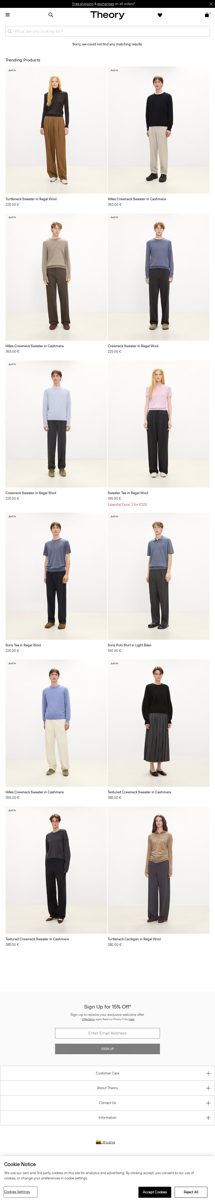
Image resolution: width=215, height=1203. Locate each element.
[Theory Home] (107, 15)
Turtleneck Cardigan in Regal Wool (134, 939)
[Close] (211, 4)
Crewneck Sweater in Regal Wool (133, 346)
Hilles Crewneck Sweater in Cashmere (137, 199)
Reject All (191, 1192)
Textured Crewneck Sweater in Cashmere (139, 792)
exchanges (105, 4)
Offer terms (88, 1019)
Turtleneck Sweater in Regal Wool (31, 199)
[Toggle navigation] (7, 15)
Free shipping (83, 4)
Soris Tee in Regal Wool (23, 645)
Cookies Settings (17, 1192)
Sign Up (107, 1049)
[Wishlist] (160, 15)
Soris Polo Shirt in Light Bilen (130, 645)
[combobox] (107, 31)
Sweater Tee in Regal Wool (128, 493)
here (131, 1019)
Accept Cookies (155, 1192)
